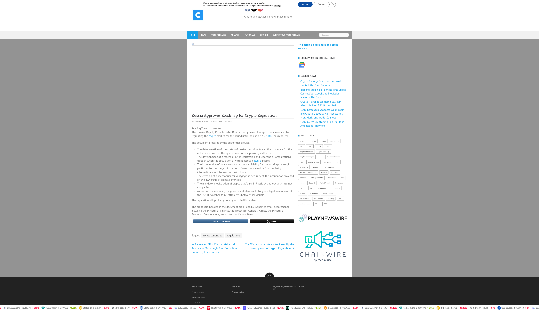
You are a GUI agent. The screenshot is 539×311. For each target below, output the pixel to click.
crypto (212, 136)
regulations (233, 235)
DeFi (301, 162)
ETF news (196, 302)
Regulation (322, 188)
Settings (321, 4)
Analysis (235, 35)
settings (277, 5)
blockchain (334, 141)
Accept (305, 4)
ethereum (304, 167)
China (319, 146)
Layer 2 (312, 183)
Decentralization (333, 157)
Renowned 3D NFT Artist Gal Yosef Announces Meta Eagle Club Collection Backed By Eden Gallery (214, 248)
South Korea (304, 199)
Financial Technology (308, 172)
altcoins (303, 141)
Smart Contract (328, 193)
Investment (331, 178)
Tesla (340, 199)
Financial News (328, 167)
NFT (311, 188)
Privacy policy (238, 292)
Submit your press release (286, 35)
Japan (302, 183)
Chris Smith (217, 121)
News (203, 35)
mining (302, 188)
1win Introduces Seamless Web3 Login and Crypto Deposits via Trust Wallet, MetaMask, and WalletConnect (322, 113)
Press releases (218, 35)
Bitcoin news (197, 286)
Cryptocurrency (323, 152)
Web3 (317, 204)
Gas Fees (334, 172)
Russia (257, 160)
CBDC (310, 146)
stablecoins (318, 199)
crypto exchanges (307, 157)
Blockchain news (198, 297)
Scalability (314, 193)
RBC (270, 136)
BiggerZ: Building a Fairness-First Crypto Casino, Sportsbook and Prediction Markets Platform (323, 93)
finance (315, 167)
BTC (301, 146)
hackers (303, 178)
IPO (342, 178)
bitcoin (323, 141)
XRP (325, 204)
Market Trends (325, 183)
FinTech (324, 172)
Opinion (264, 35)
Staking (331, 199)
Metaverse (339, 183)
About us (236, 286)
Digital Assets (313, 162)
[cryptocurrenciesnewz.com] (197, 15)
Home (192, 35)
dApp (320, 157)
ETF (337, 162)
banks (313, 141)
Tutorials (250, 35)
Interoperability (317, 178)
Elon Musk (327, 162)
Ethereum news (198, 292)
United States (305, 204)
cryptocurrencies (212, 235)
